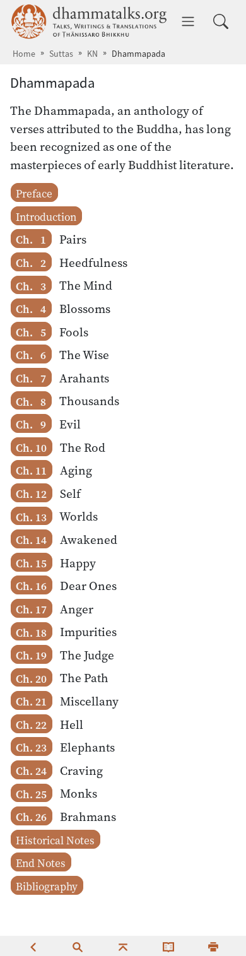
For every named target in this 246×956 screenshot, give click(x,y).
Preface (34, 193)
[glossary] (168, 946)
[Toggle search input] (221, 21)
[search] (77, 946)
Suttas (61, 54)
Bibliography (47, 886)
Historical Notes (55, 840)
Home (24, 54)
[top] (123, 946)
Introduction (46, 217)
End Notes (41, 863)
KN (92, 54)
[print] (213, 946)
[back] (32, 946)
